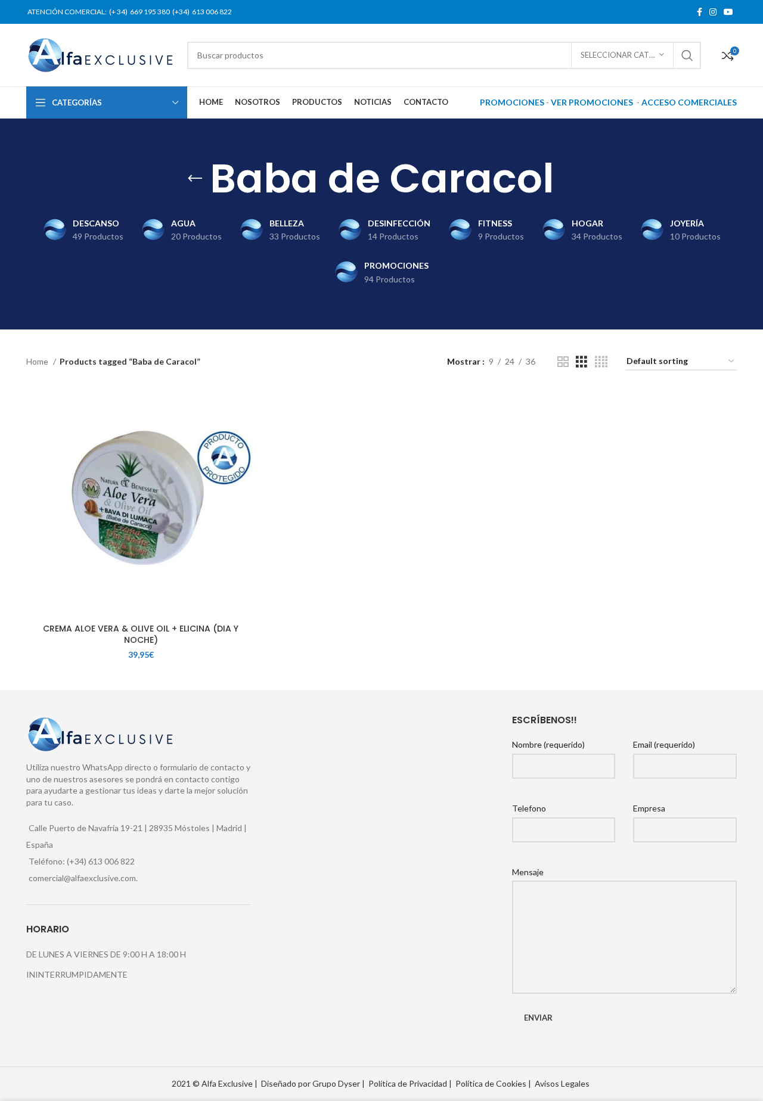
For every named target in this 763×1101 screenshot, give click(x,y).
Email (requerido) (664, 744)
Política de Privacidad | (410, 1083)
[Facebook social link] (699, 12)
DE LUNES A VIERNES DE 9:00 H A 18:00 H (106, 954)
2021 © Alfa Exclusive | (215, 1083)
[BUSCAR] (687, 55)
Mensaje (528, 872)
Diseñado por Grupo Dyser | (313, 1083)
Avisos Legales (562, 1083)
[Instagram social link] (713, 12)
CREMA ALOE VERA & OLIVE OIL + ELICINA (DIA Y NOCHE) (140, 634)
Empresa (649, 808)
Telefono (529, 808)
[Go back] (195, 179)
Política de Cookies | (493, 1083)
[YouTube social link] (728, 12)
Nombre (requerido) (548, 744)
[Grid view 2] (563, 361)
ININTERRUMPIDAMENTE (77, 974)
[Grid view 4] (601, 361)
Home (38, 361)
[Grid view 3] (581, 361)
